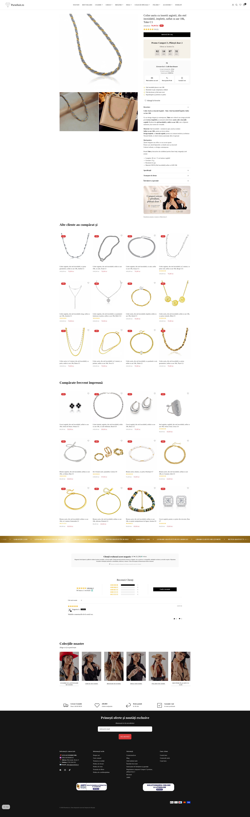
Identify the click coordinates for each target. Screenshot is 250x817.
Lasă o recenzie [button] (165, 589)
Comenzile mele (165, 758)
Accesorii (167, 5)
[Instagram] (66, 770)
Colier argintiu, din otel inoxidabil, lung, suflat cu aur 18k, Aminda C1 (75, 315)
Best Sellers (87, 5)
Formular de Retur (98, 769)
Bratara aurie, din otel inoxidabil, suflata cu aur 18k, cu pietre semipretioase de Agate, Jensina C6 (141, 520)
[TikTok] (71, 770)
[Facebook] (62, 770)
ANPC (128, 777)
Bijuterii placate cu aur (180, 684)
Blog (127, 758)
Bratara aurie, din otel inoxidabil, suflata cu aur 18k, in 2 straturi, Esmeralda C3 (74, 520)
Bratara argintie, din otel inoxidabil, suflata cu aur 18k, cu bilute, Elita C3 (75, 473)
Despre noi (96, 755)
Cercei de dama (91, 683)
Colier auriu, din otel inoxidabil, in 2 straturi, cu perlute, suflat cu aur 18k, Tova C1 (107, 362)
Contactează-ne (131, 755)
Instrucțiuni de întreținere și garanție (137, 766)
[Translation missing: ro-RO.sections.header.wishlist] (240, 5)
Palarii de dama (158, 683)
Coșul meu (163, 761)
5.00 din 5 (90, 588)
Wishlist (178, 5)
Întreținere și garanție (151, 181)
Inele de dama (136, 683)
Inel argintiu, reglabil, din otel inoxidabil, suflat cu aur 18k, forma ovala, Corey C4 (174, 425)
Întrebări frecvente (132, 764)
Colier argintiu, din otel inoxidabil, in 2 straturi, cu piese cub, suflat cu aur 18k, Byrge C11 (174, 267)
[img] (73, 606)
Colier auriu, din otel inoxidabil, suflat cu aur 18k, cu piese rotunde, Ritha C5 (174, 315)
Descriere (147, 107)
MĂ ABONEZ (125, 737)
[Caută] (236, 5)
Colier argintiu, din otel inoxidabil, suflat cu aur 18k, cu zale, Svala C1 (107, 267)
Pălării (156, 5)
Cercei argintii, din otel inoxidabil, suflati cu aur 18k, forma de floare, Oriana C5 (74, 425)
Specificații (147, 170)
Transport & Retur (150, 175)
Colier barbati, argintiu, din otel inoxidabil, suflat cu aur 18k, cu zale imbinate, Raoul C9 (108, 425)
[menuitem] (76, 5)
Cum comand (97, 758)
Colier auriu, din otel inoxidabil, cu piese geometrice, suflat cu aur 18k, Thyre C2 (171, 362)
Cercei (108, 5)
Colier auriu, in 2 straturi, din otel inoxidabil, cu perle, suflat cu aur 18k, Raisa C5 (74, 362)
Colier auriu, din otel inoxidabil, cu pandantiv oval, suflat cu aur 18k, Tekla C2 (141, 362)
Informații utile (98, 751)
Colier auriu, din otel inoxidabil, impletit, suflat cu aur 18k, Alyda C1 (141, 315)
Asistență (129, 751)
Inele (128, 5)
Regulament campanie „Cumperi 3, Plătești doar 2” (155, 217)
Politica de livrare (98, 764)
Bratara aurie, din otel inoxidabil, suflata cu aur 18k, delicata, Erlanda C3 (107, 520)
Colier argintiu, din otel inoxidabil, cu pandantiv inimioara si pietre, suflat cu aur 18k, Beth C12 (107, 315)
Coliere (98, 5)
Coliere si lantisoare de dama (69, 684)
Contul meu (163, 755)
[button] (149, 29)
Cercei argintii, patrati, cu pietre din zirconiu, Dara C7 (174, 520)
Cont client (164, 751)
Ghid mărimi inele (132, 761)
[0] (243, 5)
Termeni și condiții (98, 761)
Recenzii (129, 774)
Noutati (76, 5)
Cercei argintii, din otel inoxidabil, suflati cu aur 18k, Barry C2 (140, 425)
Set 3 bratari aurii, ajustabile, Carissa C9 (105, 472)
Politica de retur (98, 766)
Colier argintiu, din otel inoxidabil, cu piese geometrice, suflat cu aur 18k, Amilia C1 (73, 267)
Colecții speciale (141, 5)
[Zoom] (133, 18)
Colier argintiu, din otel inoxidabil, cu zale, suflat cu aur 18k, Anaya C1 (141, 267)
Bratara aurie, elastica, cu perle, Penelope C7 (139, 472)
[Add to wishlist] (88, 236)
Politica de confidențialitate (101, 772)
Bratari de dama (114, 683)
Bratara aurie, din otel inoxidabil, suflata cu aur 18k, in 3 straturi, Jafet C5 (173, 473)
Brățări (118, 5)
